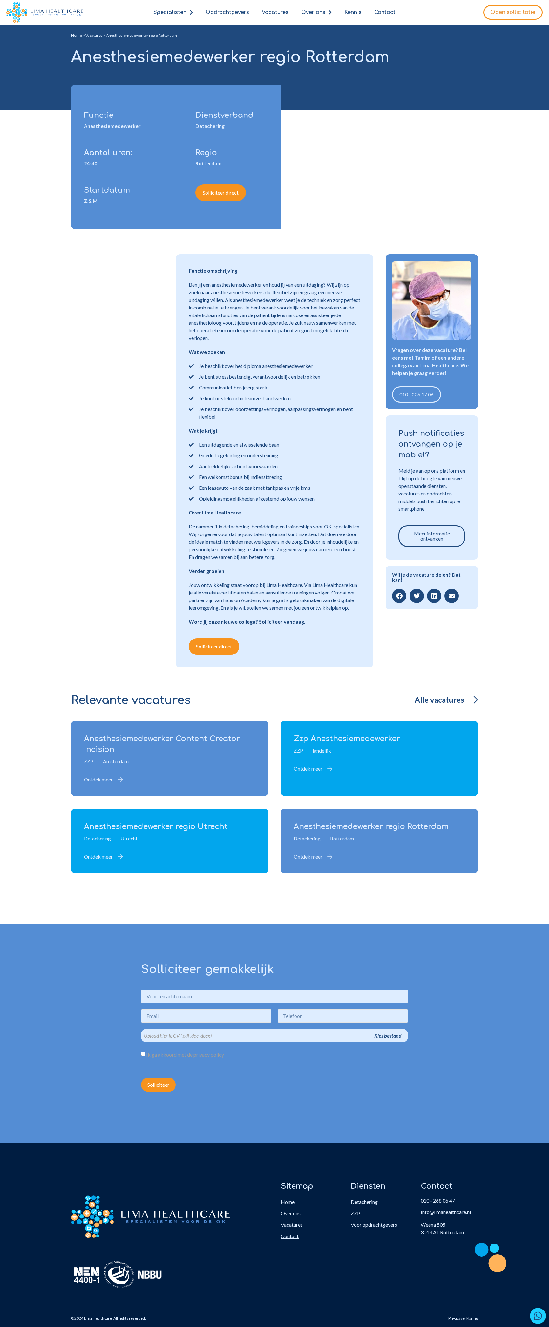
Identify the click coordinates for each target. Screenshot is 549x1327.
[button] (399, 596)
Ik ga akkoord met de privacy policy (185, 1055)
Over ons (313, 12)
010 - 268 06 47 (438, 1201)
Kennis (353, 12)
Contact (385, 12)
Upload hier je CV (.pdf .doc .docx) (178, 1035)
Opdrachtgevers (227, 12)
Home (76, 35)
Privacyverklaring (463, 1318)
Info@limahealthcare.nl (446, 1212)
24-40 (90, 163)
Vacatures (275, 12)
